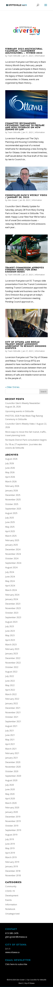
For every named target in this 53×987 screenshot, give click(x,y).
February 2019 (12, 862)
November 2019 (13, 821)
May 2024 (10, 581)
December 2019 (12, 816)
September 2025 (13, 508)
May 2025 (10, 526)
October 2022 (11, 667)
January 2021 (11, 757)
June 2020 (10, 789)
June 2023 (10, 630)
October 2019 (11, 825)
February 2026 (12, 486)
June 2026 (10, 467)
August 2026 (11, 458)
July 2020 (9, 784)
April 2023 (10, 640)
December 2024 (12, 549)
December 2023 (12, 603)
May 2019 (10, 848)
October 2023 (11, 612)
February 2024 (12, 594)
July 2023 (9, 626)
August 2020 (11, 780)
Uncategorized (12, 913)
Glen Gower (12, 200)
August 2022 (11, 671)
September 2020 (13, 775)
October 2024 (11, 558)
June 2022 (10, 680)
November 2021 (13, 712)
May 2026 (10, 472)
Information (40, 56)
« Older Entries (12, 387)
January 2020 (11, 812)
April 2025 (10, 531)
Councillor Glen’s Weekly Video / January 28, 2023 (26, 196)
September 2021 (13, 721)
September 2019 (13, 830)
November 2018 (13, 875)
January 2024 (11, 599)
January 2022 (11, 703)
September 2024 (13, 563)
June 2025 (10, 522)
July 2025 (9, 517)
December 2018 (12, 871)
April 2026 (10, 476)
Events (8, 900)
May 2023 (10, 635)
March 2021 (11, 748)
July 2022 (9, 676)
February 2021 (12, 753)
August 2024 (11, 567)
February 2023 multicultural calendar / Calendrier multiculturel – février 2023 (23, 50)
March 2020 (11, 803)
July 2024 (9, 572)
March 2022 (11, 694)
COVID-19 (10, 891)
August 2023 (11, 621)
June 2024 (10, 576)
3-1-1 (7, 948)
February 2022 (12, 698)
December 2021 (12, 708)
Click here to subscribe (16, 964)
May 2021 (10, 739)
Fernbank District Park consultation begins (26, 439)
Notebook (10, 909)
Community (10, 886)
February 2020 (12, 807)
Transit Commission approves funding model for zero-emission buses (24, 269)
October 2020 (11, 771)
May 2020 (10, 794)
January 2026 (11, 490)
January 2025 (11, 544)
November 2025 (13, 499)
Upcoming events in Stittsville (19, 411)
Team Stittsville (14, 56)
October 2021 (11, 717)
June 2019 (10, 843)
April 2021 (10, 744)
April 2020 (10, 798)
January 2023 (11, 653)
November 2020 (13, 766)
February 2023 (12, 649)
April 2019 (10, 852)
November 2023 (13, 608)
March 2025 (11, 535)
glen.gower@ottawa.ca (16, 936)
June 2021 (10, 735)
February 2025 (12, 540)
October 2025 (11, 504)
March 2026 (11, 481)
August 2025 (11, 513)
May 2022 (10, 685)
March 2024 (11, 590)
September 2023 (13, 617)
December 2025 (12, 495)
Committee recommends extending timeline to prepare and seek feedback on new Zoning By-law (25, 126)
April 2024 (10, 585)
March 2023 (11, 644)
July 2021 (9, 730)
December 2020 (12, 762)
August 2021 (11, 726)
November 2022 (13, 662)
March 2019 (11, 857)
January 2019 (11, 866)
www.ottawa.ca (12, 952)
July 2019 (9, 839)
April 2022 (10, 689)
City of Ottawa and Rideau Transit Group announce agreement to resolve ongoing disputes (25, 345)
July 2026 (9, 463)
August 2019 (11, 834)
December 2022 (12, 658)
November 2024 (13, 554)
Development (11, 895)
